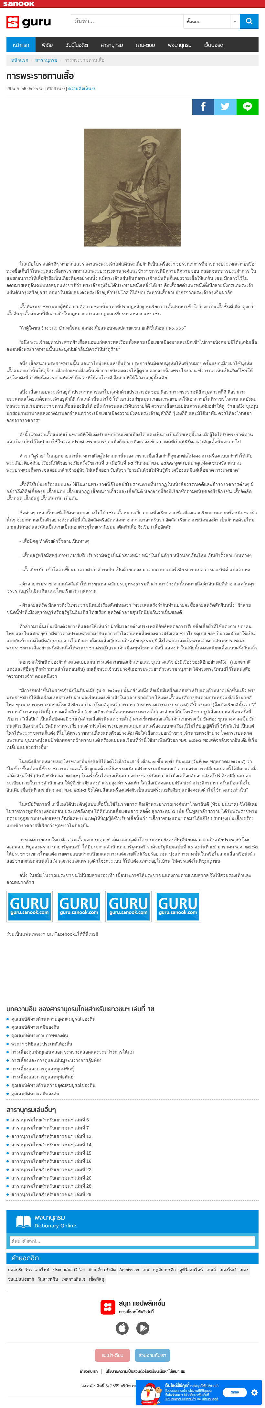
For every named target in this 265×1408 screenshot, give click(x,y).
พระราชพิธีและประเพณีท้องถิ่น (41, 1043)
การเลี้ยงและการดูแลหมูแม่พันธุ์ (42, 1068)
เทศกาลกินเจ (73, 1279)
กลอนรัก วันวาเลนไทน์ (28, 1269)
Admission (129, 1269)
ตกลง (235, 1392)
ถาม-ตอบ (145, 45)
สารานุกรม (112, 45)
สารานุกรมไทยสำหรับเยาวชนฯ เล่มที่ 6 (50, 1119)
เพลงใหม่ (227, 1269)
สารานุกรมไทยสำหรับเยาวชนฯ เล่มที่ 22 (51, 1169)
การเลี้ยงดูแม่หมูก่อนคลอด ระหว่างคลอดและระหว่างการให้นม (72, 1052)
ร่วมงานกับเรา (152, 1356)
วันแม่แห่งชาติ (21, 1279)
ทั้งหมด (194, 21)
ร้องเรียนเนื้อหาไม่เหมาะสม (165, 1372)
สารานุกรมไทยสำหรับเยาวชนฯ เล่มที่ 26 (51, 1178)
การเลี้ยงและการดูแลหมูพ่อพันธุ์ (42, 1076)
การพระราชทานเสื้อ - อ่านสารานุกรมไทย (40, 22)
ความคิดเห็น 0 (81, 88)
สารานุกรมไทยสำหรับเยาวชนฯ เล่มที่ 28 (51, 1186)
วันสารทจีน (47, 1279)
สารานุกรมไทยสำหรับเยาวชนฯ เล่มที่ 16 (51, 1161)
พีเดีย (47, 45)
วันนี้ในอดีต (77, 45)
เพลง (243, 1269)
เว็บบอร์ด (213, 45)
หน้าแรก (21, 45)
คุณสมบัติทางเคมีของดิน (35, 1027)
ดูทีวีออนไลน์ (191, 1269)
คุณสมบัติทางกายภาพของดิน (39, 1035)
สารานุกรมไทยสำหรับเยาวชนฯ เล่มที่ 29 (51, 1194)
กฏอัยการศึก (164, 1269)
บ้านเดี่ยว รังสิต (102, 1269)
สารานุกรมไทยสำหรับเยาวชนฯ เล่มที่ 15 (51, 1153)
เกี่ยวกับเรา (89, 1372)
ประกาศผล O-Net (69, 1269)
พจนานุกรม (179, 45)
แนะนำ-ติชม (112, 1356)
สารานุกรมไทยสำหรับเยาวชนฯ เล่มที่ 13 (51, 1136)
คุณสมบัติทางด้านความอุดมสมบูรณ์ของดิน (53, 1019)
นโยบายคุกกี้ (210, 1399)
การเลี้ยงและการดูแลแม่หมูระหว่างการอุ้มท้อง (56, 1060)
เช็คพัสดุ (96, 1279)
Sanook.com (19, 4)
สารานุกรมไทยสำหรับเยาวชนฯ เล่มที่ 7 (50, 1127)
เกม (146, 1269)
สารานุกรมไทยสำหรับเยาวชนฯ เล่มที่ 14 (51, 1144)
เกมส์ (211, 1269)
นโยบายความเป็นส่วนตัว (180, 1399)
